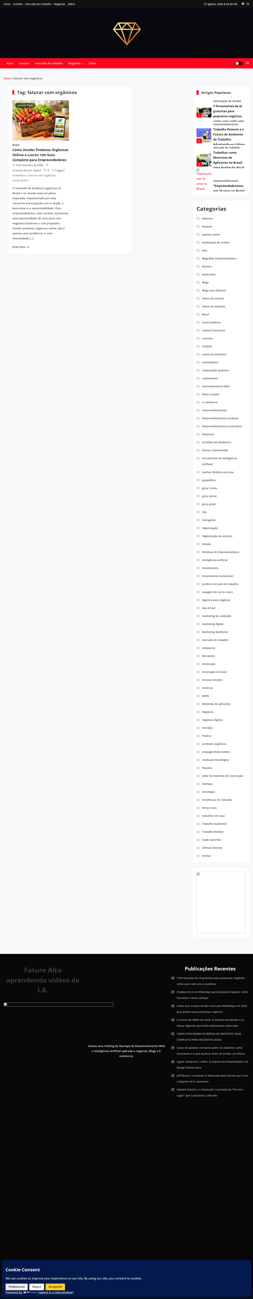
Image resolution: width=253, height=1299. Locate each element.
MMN (205, 696)
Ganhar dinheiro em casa (218, 472)
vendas (206, 855)
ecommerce (19, 175)
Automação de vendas (215, 242)
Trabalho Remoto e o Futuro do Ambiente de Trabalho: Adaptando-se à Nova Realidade (229, 133)
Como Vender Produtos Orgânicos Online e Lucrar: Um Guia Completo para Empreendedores (40, 155)
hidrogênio (209, 520)
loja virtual (208, 608)
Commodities (210, 362)
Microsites (208, 656)
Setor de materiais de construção (222, 776)
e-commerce (209, 402)
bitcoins (207, 266)
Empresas (208, 434)
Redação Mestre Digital (26, 170)
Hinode (206, 544)
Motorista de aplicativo (216, 704)
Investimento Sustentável (217, 576)
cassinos (207, 338)
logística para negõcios (216, 600)
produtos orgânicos (214, 744)
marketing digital (212, 624)
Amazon (207, 226)
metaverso (208, 648)
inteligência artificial (214, 560)
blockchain (209, 274)
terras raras (209, 808)
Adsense (207, 218)
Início (7, 4)
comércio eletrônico (226, 188)
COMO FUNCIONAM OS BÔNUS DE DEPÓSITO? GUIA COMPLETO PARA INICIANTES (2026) (209, 1036)
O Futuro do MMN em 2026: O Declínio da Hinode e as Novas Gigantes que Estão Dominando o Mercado (210, 1022)
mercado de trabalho (38, 4)
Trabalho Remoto (212, 831)
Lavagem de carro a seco (217, 592)
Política (206, 736)
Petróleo (207, 728)
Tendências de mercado (217, 800)
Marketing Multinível (215, 632)
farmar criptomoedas (215, 450)
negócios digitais (212, 720)
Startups (207, 784)
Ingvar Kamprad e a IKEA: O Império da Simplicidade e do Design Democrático (212, 1064)
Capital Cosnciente (213, 330)
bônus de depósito (213, 306)
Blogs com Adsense (214, 290)
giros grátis (209, 504)
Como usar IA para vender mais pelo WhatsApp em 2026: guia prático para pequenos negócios (212, 1009)
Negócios (59, 4)
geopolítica (209, 480)
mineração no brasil (214, 672)
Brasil (15, 145)
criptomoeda (210, 378)
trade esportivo (211, 839)
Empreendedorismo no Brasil (220, 418)
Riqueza (207, 768)
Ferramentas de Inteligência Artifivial (219, 461)
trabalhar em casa (213, 815)
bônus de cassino (213, 298)
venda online (20, 180)
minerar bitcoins (212, 680)
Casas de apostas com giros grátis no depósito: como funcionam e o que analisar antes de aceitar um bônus (211, 1050)
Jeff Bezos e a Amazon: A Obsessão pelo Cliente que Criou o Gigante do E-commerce (212, 1078)
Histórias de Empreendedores (220, 552)
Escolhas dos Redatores (216, 442)
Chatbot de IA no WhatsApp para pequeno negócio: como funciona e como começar (212, 995)
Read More (19, 247)
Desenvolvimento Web (216, 386)
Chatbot (207, 346)
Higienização (210, 528)
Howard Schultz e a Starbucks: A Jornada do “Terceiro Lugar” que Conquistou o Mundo (210, 1092)
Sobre (71, 4)
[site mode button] (239, 63)
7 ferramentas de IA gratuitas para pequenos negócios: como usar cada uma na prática (228, 110)
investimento (210, 568)
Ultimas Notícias (212, 847)
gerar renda (209, 488)
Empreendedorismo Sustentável (222, 426)
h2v (204, 512)
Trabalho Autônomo (214, 823)
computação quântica (215, 370)
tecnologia (208, 792)
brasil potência (211, 322)
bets (204, 250)
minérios (207, 688)
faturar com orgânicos (42, 175)
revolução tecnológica (215, 760)
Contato (18, 4)
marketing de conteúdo (216, 616)
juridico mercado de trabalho (220, 584)
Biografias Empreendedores (219, 258)
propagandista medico (216, 752)
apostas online (211, 234)
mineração (208, 664)
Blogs (205, 282)
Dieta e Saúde (210, 394)
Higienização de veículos (217, 536)
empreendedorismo (225, 118)
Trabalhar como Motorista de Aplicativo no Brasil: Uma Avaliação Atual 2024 (228, 157)
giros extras (209, 496)
